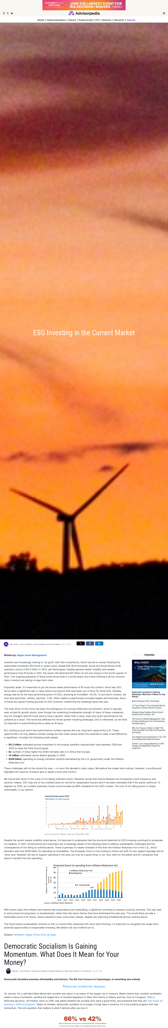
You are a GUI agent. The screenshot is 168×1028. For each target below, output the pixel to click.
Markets (40, 20)
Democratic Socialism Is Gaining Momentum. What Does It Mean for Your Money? (61, 971)
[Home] (84, 13)
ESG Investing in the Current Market (47, 644)
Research (72, 20)
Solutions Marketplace (56, 20)
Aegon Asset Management (32, 655)
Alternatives (119, 20)
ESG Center (14, 644)
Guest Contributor (26, 644)
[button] (81, 643)
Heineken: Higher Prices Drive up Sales (35, 934)
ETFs (97, 20)
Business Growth (86, 20)
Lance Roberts (24, 971)
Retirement (106, 20)
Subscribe (131, 20)
